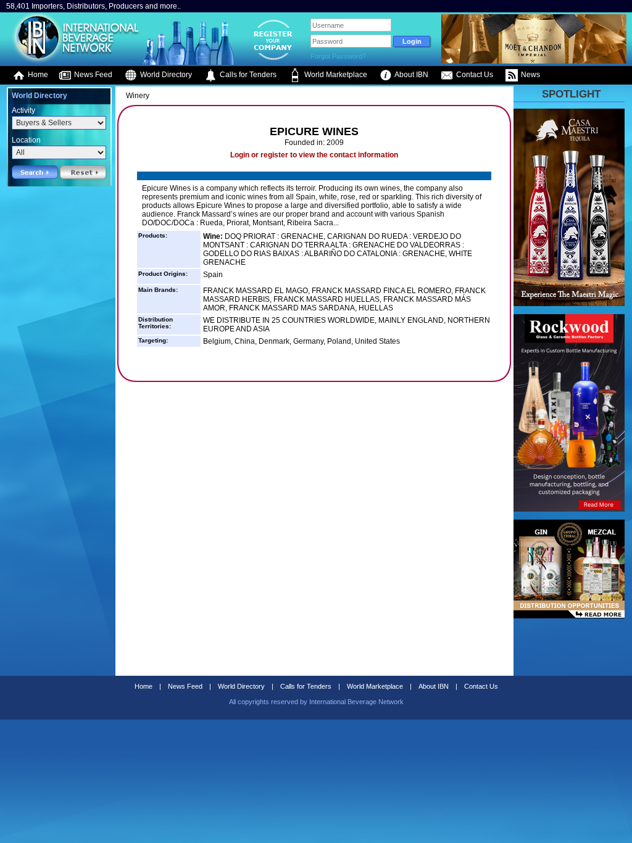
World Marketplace (334, 74)
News (529, 74)
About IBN (410, 74)
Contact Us (473, 74)
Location (26, 140)
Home (37, 74)
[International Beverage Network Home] (73, 61)
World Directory (165, 74)
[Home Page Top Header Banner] (533, 61)
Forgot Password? (338, 56)
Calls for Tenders (247, 74)
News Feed (92, 74)
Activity (23, 110)
